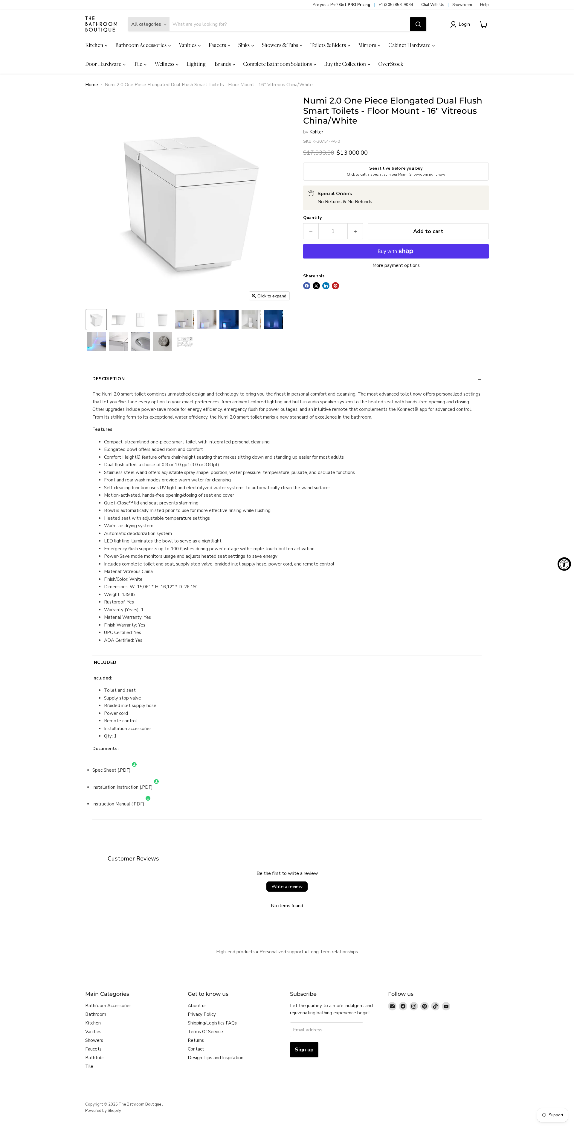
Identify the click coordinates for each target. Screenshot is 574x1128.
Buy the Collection (345, 63)
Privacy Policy (202, 1014)
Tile (138, 63)
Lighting (196, 63)
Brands (223, 63)
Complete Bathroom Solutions (278, 63)
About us (197, 1006)
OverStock (390, 63)
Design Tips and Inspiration (215, 1058)
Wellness (165, 63)
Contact (196, 1049)
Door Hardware (103, 63)
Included (104, 662)
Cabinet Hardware (409, 45)
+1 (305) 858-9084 (395, 4)
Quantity (312, 217)
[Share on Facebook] (306, 285)
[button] (461, 24)
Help (484, 4)
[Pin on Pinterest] (335, 285)
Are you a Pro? (341, 4)
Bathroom (95, 1014)
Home (91, 84)
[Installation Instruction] (156, 787)
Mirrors (367, 45)
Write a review (287, 886)
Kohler (316, 132)
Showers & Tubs (280, 45)
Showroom (462, 4)
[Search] (418, 24)
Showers (94, 1040)
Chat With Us (432, 4)
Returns (196, 1040)
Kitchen (94, 45)
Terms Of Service (205, 1032)
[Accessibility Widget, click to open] (564, 564)
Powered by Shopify (103, 1110)
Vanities (188, 45)
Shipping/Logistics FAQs (212, 1023)
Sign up (304, 1049)
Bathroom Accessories (141, 45)
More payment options (396, 265)
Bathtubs (95, 1058)
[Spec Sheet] (134, 770)
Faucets (218, 45)
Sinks (244, 45)
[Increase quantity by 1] (355, 231)
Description (108, 379)
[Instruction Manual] (148, 804)
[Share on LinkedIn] (325, 285)
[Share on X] (316, 285)
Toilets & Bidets (328, 45)
